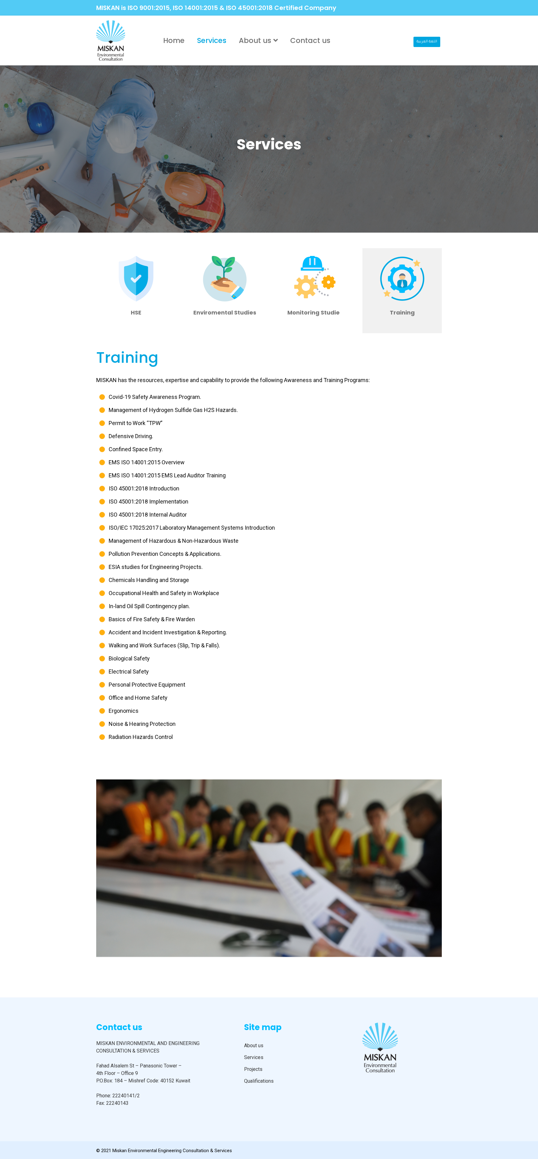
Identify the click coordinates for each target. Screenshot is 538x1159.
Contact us (310, 40)
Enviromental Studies (224, 312)
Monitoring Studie (313, 312)
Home (174, 40)
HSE (136, 312)
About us (255, 40)
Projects (253, 1069)
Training (402, 312)
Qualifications (259, 1081)
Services (211, 40)
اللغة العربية (427, 42)
